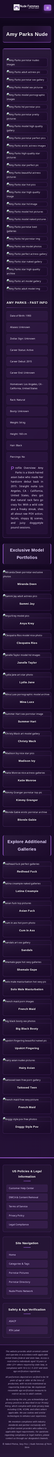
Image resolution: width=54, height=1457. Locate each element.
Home (12, 1254)
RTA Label (14, 1330)
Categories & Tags (19, 1263)
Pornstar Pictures (19, 1272)
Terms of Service (18, 1206)
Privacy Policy (16, 1215)
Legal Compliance (19, 1224)
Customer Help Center (21, 1188)
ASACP (12, 1321)
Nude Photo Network (21, 1291)
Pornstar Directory (19, 1282)
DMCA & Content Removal (23, 1197)
